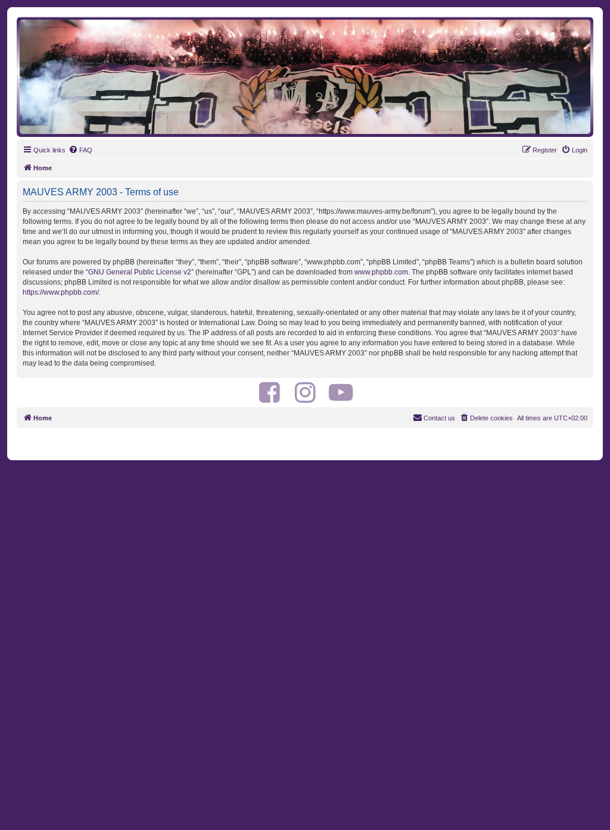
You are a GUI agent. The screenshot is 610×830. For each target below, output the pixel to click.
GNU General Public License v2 (139, 272)
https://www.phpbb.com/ (61, 292)
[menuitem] (80, 150)
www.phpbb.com (381, 272)
